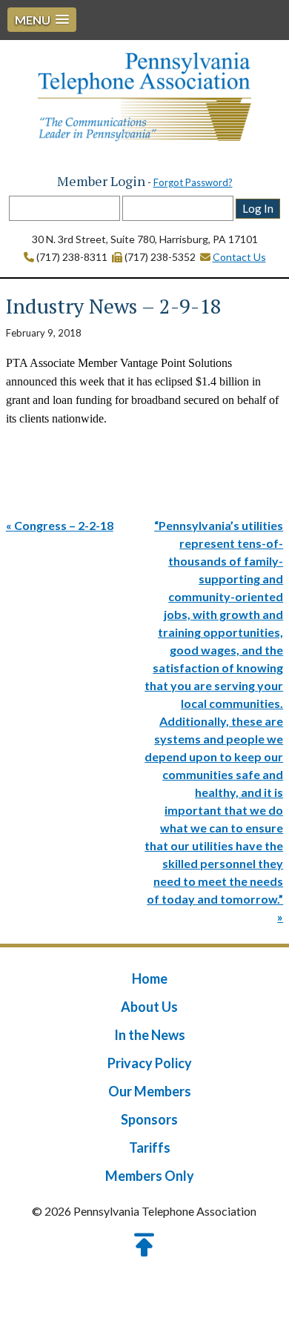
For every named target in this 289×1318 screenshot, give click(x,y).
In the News (149, 1035)
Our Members (149, 1091)
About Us (149, 1007)
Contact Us (239, 257)
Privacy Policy (149, 1063)
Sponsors (149, 1119)
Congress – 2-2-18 (63, 525)
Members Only (149, 1176)
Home (149, 978)
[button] (41, 19)
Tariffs (149, 1147)
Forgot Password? (193, 182)
